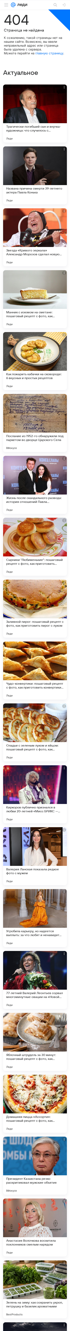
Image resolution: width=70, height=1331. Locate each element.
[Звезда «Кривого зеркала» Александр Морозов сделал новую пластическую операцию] (35, 237)
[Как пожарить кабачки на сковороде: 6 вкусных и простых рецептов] (35, 361)
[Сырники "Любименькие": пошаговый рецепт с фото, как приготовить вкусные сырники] (35, 547)
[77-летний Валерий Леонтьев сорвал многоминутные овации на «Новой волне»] (35, 980)
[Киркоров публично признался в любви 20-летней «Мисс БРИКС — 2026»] (35, 794)
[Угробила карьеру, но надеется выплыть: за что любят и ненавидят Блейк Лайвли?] (35, 918)
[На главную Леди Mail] (21, 4)
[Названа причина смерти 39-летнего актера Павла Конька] (35, 175)
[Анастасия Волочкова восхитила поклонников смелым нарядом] (35, 1228)
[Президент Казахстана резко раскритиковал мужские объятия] (35, 1166)
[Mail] (13, 4)
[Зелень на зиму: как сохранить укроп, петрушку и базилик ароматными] (35, 1289)
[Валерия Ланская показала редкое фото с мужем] (35, 856)
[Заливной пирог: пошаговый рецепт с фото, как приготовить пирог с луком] (35, 609)
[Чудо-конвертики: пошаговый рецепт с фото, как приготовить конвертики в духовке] (35, 671)
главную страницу (49, 53)
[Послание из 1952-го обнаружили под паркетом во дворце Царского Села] (35, 423)
